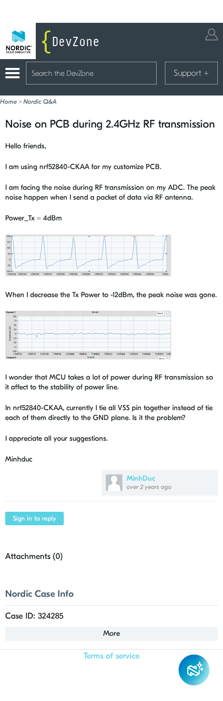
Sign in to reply (34, 518)
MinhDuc (141, 478)
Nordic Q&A (40, 101)
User (211, 34)
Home (8, 101)
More (111, 633)
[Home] (52, 41)
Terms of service (111, 656)
